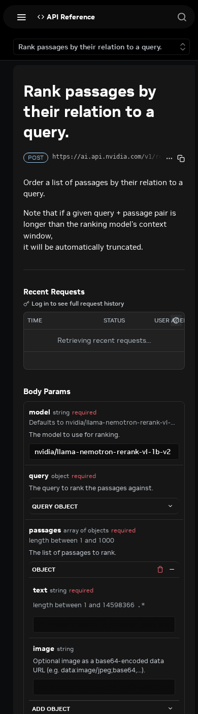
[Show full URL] (169, 159)
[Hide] (171, 569)
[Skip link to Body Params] (16, 392)
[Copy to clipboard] (181, 159)
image (43, 648)
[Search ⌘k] (182, 17)
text (40, 589)
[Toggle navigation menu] (21, 17)
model (39, 411)
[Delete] (159, 569)
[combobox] (104, 451)
